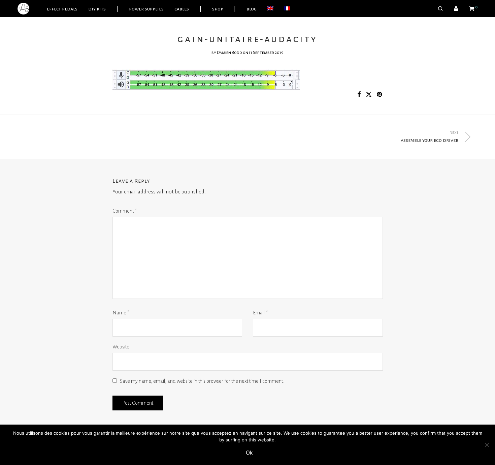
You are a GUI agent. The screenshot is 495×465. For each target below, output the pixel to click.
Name (120, 312)
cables (181, 8)
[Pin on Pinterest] (380, 94)
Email (260, 312)
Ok (249, 452)
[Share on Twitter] (369, 94)
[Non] (486, 444)
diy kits (97, 8)
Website (120, 346)
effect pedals (62, 8)
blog (251, 8)
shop (217, 8)
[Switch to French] (287, 9)
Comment (124, 211)
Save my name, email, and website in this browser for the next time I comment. (202, 381)
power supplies (146, 8)
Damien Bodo (229, 52)
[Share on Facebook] (359, 94)
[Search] (440, 8)
